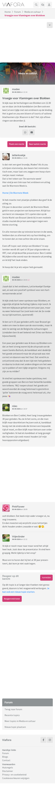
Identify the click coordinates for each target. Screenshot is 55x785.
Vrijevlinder (18, 536)
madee (16, 89)
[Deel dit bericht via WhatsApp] (25, 132)
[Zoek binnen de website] (36, 5)
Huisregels (7, 767)
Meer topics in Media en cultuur (20, 721)
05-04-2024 (16, 92)
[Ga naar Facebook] (43, 740)
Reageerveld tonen (12, 599)
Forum (17, 11)
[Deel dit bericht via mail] (32, 132)
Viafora (6, 740)
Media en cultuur (32, 11)
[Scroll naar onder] (50, 25)
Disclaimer (7, 771)
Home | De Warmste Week (15, 192)
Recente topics (12, 715)
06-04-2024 (16, 539)
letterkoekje (18, 155)
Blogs (5, 756)
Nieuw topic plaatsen (15, 726)
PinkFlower (18, 506)
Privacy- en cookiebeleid (14, 774)
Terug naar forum (13, 709)
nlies (14, 406)
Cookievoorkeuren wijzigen (15, 778)
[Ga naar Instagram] (50, 740)
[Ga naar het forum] (43, 5)
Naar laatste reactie (37, 144)
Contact (6, 760)
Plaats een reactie (16, 144)
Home (8, 11)
